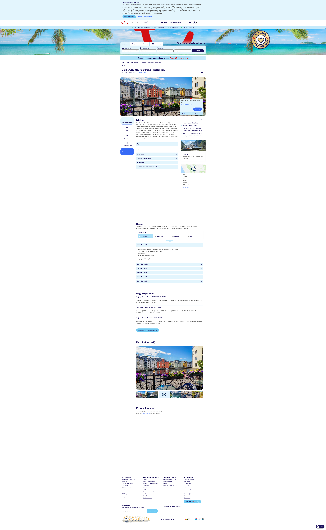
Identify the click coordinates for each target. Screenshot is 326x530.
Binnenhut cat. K (142, 272)
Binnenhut (144, 236)
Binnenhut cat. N (142, 281)
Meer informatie (148, 16)
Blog (123, 489)
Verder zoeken (127, 65)
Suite (190, 236)
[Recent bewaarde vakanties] (190, 23)
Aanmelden (152, 511)
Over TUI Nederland (189, 479)
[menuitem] (199, 23)
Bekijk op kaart (142, 72)
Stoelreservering (167, 481)
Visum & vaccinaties (148, 496)
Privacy (186, 487)
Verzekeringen (146, 487)
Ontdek (197, 109)
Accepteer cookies (129, 16)
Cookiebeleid (187, 489)
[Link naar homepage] (124, 23)
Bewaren (186, 113)
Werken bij (189, 501)
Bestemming (145, 48)
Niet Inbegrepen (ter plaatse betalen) (148, 166)
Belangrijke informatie (144, 158)
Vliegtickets (135, 44)
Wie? (177, 48)
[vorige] (139, 367)
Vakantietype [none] (127, 48)
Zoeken (198, 50)
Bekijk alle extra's (147, 498)
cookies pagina (127, 11)
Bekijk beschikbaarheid (186, 104)
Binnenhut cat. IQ (142, 264)
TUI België (124, 494)
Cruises (145, 44)
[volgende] (199, 367)
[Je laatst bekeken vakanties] (186, 23)
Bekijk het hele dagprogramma (147, 330)
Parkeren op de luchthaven (150, 491)
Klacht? (186, 496)
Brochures (124, 481)
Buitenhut (160, 236)
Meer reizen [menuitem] (157, 44)
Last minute (125, 485)
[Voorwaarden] (199, 519)
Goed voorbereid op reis (149, 485)
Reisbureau (125, 497)
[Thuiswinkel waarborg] (189, 519)
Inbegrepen (140, 162)
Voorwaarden (187, 483)
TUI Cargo (166, 487)
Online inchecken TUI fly (169, 479)
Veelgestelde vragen (127, 499)
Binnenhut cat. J (142, 268)
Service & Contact (167, 519)
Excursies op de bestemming (150, 483)
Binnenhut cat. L (142, 277)
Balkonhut (176, 236)
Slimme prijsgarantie (188, 27)
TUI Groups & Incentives (128, 479)
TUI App (145, 479)
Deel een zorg (187, 498)
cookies (145, 4)
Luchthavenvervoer (148, 494)
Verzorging (140, 154)
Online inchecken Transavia (150, 481)
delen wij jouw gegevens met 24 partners (156, 7)
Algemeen (140, 144)
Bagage (165, 483)
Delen (198, 113)
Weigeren (140, 16)
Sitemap (124, 491)
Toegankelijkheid (188, 494)
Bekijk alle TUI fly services (169, 485)
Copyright (186, 485)
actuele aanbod (146, 413)
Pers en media (187, 481)
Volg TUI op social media (172, 506)
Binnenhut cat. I (142, 245)
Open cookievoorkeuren (190, 491)
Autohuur (145, 489)
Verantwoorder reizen (127, 483)
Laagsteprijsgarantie (159, 27)
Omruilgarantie (174, 27)
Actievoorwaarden (126, 487)
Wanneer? (162, 48)
